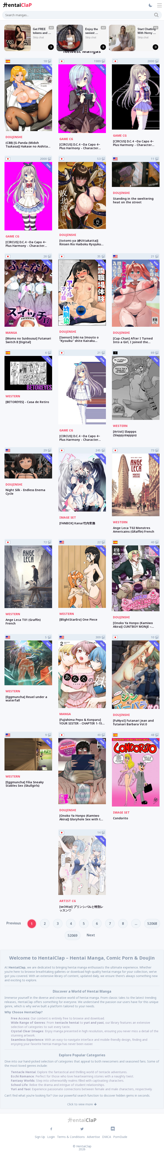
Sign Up (40, 1137)
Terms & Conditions (71, 1137)
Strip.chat (38, 37)
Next (91, 935)
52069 (72, 935)
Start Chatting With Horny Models (147, 31)
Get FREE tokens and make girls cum (40, 31)
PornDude (120, 1137)
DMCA (106, 1137)
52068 (152, 923)
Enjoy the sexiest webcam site (93, 31)
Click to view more (80, 1104)
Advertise (93, 1137)
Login (51, 1137)
